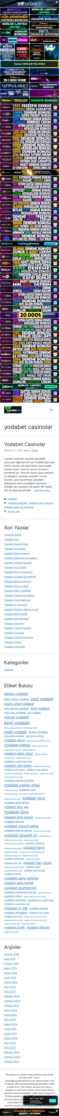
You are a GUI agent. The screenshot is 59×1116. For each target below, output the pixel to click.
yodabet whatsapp (16, 912)
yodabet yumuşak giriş (12, 924)
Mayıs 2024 (10, 1010)
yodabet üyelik (14, 927)
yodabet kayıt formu (11, 852)
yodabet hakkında (45, 836)
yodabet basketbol (40, 754)
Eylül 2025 (10, 959)
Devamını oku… (42, 490)
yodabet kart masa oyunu (13, 848)
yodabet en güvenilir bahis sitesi (15, 794)
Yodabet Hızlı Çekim (15, 567)
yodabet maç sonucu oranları (14, 867)
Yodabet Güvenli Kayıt (16, 544)
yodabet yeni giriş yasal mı (13, 920)
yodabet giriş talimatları (43, 818)
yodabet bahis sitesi (18, 753)
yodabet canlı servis (31, 773)
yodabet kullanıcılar (14, 858)
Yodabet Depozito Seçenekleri (20, 558)
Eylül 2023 (10, 1047)
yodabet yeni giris (13, 916)
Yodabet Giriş (11, 539)
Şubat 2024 (10, 1024)
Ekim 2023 (10, 1043)
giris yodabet (34, 712)
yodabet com (27, 789)
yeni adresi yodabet (14, 736)
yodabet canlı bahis (18, 765)
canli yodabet (42, 699)
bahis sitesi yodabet (16, 699)
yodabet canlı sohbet (47, 773)
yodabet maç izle (13, 863)
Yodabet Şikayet (38, 927)
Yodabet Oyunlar (12, 873)
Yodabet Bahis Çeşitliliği (17, 590)
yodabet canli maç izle (18, 761)
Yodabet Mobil (33, 866)
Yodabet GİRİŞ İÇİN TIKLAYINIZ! (29, 64)
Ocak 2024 (10, 1029)
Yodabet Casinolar (24, 444)
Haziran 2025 (11, 963)
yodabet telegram (15, 900)
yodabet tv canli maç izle (17, 904)
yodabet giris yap (16, 807)
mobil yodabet (15, 732)
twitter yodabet (38, 732)
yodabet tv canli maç (41, 900)
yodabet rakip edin (44, 892)
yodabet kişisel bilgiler (30, 855)
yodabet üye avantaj (28, 924)
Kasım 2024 (10, 982)
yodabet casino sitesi (22, 785)
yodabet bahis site (28, 750)
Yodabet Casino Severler (17, 628)
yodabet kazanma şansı (12, 855)
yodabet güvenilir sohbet (42, 831)
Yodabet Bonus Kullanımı (17, 581)
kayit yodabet (17, 722)
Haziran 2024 (11, 1005)
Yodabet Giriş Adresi (18, 817)
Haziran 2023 (11, 1061)
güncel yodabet (16, 717)
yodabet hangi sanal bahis (13, 840)
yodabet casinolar (17, 503)
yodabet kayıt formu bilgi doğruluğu (32, 852)
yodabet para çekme (18, 883)
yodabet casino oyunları (19, 780)
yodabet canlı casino (14, 769)
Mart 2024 (10, 1019)
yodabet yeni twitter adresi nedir (35, 920)
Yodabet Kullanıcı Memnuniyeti (21, 609)
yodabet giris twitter (17, 802)
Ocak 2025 (10, 977)
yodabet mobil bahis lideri (13, 871)
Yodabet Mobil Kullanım (17, 553)
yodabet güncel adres (21, 826)
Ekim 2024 (10, 987)
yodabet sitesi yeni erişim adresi (34, 896)
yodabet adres (14, 740)
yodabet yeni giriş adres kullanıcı (35, 917)
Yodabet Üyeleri (13, 642)
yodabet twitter (38, 908)
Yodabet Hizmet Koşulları (18, 562)
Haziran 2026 (11, 954)
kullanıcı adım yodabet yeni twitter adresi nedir (20, 728)
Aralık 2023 (10, 1033)
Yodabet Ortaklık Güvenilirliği (20, 576)
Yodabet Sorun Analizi (16, 586)
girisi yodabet (40, 708)
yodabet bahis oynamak (12, 750)
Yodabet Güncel (14, 821)
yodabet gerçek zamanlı (12, 799)
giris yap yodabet (15, 712)
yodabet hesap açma (31, 840)
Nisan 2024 (10, 1015)
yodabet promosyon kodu (20, 892)
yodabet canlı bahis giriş (41, 766)
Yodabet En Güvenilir (15, 604)
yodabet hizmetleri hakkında (14, 843)
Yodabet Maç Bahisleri (16, 618)
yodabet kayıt (34, 847)
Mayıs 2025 (10, 968)
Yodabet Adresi (12, 534)
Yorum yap (13, 511)
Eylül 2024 (10, 991)
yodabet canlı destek (37, 769)
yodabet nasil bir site (34, 870)
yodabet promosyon (20, 888)
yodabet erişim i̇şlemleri (36, 794)
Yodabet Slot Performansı (18, 572)
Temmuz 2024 (12, 1001)
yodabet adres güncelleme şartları (38, 741)
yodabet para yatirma (41, 503)
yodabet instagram (35, 843)
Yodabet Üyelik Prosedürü (18, 637)
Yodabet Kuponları (14, 623)
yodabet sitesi (13, 896)
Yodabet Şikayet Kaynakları (19, 595)
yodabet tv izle (16, 908)
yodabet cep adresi (11, 790)
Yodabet (12, 498)
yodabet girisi (33, 798)
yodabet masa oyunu (33, 859)
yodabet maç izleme (37, 863)
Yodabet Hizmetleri (14, 646)
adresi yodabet (16, 694)
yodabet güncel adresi (18, 830)
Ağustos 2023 (12, 1052)
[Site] (29, 107)
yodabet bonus (9, 758)
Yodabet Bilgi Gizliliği (15, 614)
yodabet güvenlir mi (20, 835)
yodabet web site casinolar (19, 507)
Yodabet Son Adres (15, 548)
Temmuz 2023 (12, 1057)
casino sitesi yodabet (19, 704)
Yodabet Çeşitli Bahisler (17, 600)
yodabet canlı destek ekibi (13, 773)
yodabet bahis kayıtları (40, 746)
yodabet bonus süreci (23, 758)
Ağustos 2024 (12, 996)
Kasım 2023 (10, 1038)
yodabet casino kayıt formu (13, 777)
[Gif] (29, 172)
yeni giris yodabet (35, 736)
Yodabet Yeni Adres (39, 912)
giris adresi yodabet (16, 708)
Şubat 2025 (10, 973)
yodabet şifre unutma (11, 932)
